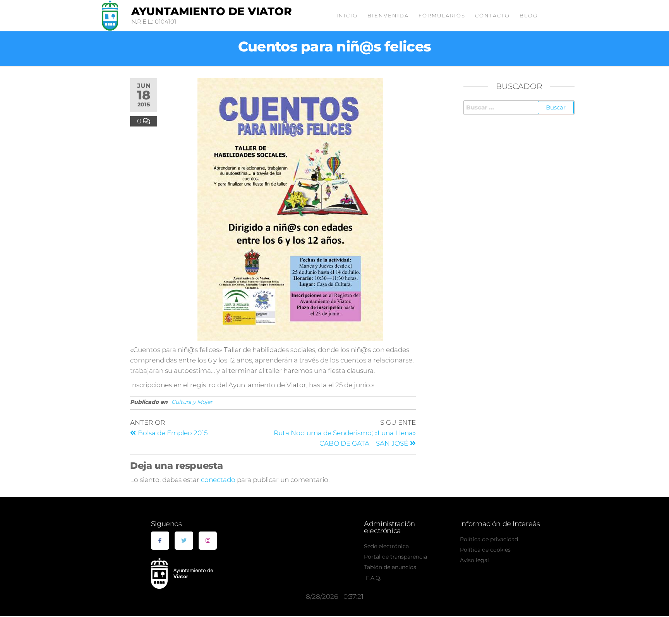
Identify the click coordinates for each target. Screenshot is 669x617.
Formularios (442, 15)
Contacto (492, 15)
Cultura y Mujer (192, 401)
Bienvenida (388, 15)
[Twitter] (184, 541)
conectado (218, 480)
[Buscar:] (519, 107)
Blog (529, 15)
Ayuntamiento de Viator (211, 11)
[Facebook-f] (160, 541)
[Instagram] (208, 541)
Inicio (347, 15)
